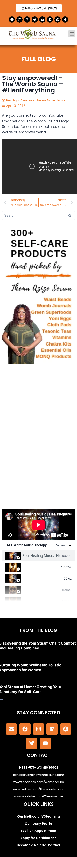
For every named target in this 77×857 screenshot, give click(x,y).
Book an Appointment (38, 831)
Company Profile (38, 823)
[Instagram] (19, 19)
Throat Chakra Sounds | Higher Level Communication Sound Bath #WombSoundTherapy (41, 567)
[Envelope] (11, 729)
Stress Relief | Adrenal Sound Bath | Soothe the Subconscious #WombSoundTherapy (41, 601)
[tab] (38, 555)
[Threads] (27, 19)
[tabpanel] (38, 524)
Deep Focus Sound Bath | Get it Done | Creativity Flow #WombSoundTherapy (41, 578)
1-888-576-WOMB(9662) (38, 767)
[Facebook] (12, 19)
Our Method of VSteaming (38, 816)
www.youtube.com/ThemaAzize (38, 796)
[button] (71, 33)
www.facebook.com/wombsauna (38, 782)
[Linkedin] (50, 19)
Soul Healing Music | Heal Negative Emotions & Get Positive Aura (41, 555)
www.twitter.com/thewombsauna (38, 789)
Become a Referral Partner (38, 845)
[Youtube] (42, 19)
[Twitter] (35, 19)
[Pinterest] (57, 19)
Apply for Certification (38, 838)
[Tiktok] (65, 19)
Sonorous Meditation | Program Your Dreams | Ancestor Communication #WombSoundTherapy (41, 589)
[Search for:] (38, 215)
